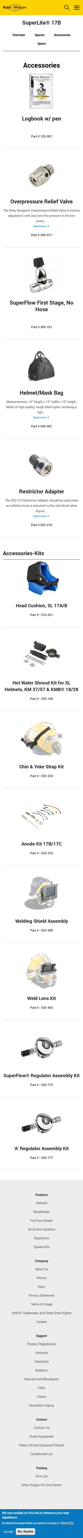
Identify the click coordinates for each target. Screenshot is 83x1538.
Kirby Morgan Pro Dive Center (41, 1485)
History (42, 1278)
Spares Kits (41, 1247)
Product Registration (41, 1344)
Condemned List (41, 1454)
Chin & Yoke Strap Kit (41, 766)
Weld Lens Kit (41, 998)
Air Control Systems (41, 1229)
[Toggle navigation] (76, 8)
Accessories (62, 35)
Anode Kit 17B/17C (41, 844)
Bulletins (41, 1370)
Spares (39, 35)
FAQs (41, 1388)
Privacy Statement (41, 1295)
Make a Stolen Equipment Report (41, 1445)
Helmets (41, 1203)
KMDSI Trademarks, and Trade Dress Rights (41, 1313)
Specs (41, 43)
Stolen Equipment (41, 1436)
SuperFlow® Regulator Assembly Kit (41, 1075)
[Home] (14, 7)
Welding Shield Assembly (41, 921)
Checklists (41, 1361)
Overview (19, 35)
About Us (41, 1269)
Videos (41, 1396)
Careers (41, 1322)
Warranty (41, 1353)
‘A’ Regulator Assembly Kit (41, 1148)
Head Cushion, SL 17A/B (41, 605)
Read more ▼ (41, 226)
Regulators (41, 1238)
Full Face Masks (41, 1220)
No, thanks (25, 1531)
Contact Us (41, 1427)
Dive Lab (41, 1476)
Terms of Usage (41, 1304)
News (41, 1286)
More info (67, 1523)
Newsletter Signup (41, 1405)
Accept (9, 1531)
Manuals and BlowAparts (41, 1379)
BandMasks (41, 1212)
